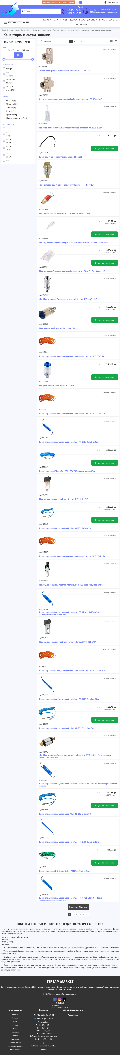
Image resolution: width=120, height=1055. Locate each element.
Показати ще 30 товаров (78, 907)
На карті (43, 1049)
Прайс (82, 20)
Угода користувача (14, 1046)
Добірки (73, 20)
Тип (6, 96)
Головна (47, 20)
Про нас (103, 20)
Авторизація (113, 2)
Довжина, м (9, 125)
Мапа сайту (14, 1050)
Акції (65, 20)
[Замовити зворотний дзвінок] (85, 11)
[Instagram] (60, 999)
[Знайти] (23, 11)
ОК (18, 55)
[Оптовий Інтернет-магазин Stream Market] (9, 15)
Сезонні (57, 20)
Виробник (9, 65)
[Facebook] (55, 999)
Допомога (92, 20)
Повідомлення (80, 25)
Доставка (113, 20)
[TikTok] (64, 999)
